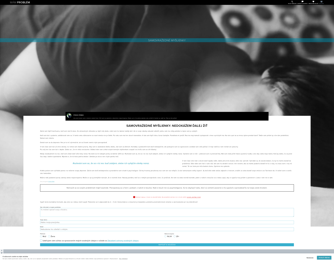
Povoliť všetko (324, 257)
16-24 (169, 236)
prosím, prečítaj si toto (193, 197)
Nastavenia (310, 257)
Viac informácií (123, 258)
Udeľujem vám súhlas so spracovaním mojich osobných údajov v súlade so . (91, 241)
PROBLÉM (20, 2)
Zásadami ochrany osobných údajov (123, 241)
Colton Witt (51, 181)
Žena (53, 236)
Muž (45, 236)
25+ (177, 236)
